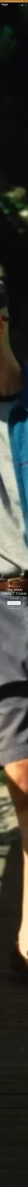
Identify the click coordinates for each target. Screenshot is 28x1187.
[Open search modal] (19, 4)
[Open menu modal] (25, 4)
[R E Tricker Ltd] (4, 5)
